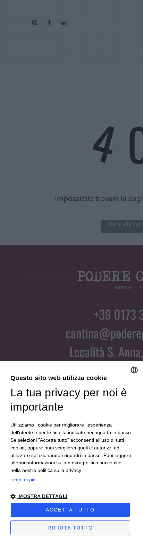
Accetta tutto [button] (70, 510)
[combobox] (134, 370)
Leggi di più (23, 479)
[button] (71, 496)
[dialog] (71, 451)
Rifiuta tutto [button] (70, 528)
